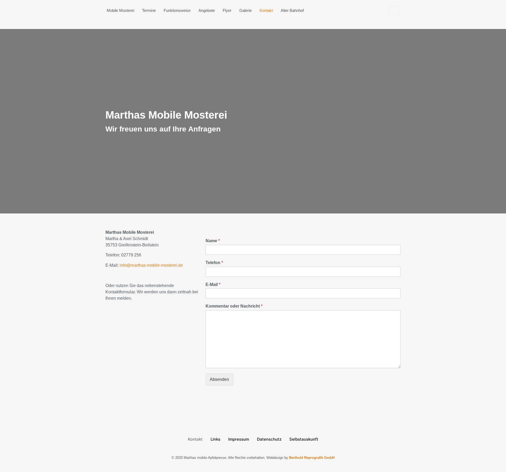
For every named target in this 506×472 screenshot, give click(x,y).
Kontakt (266, 10)
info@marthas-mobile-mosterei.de (151, 265)
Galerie (245, 10)
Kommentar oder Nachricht (234, 306)
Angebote (206, 10)
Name (213, 241)
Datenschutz (269, 439)
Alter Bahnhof (292, 10)
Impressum (238, 439)
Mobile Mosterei (120, 10)
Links (215, 439)
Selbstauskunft (303, 439)
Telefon (214, 262)
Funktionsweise (177, 10)
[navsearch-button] (394, 10)
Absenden (219, 379)
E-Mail (213, 284)
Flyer (227, 10)
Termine (149, 10)
